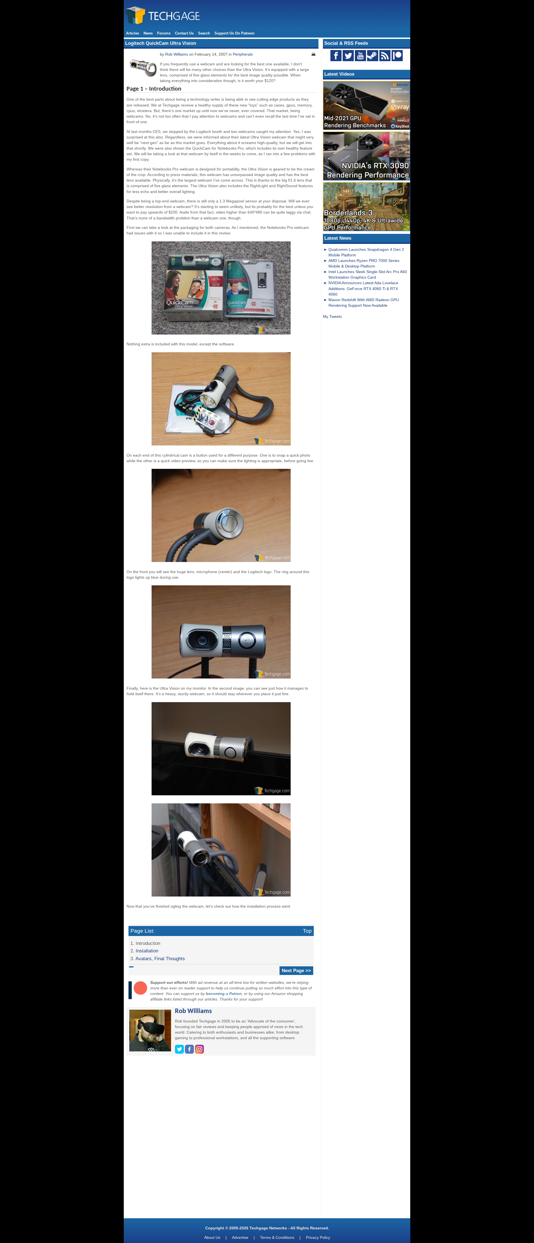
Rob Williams (176, 54)
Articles (132, 33)
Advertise (240, 1237)
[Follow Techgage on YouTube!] (360, 55)
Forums (163, 33)
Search (204, 33)
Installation (147, 951)
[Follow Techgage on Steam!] (372, 55)
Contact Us (184, 33)
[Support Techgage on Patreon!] (397, 60)
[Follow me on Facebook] (190, 1052)
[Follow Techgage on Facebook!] (336, 55)
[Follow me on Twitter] (180, 1052)
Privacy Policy (318, 1237)
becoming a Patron (224, 993)
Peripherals (243, 54)
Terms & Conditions (277, 1237)
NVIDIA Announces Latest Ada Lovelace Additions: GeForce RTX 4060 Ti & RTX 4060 (363, 288)
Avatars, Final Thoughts (160, 958)
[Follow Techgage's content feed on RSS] (384, 55)
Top (307, 931)
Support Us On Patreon (234, 33)
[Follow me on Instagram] (199, 1052)
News (148, 33)
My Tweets (332, 316)
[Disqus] (221, 1139)
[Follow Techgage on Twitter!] (348, 55)
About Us (212, 1237)
